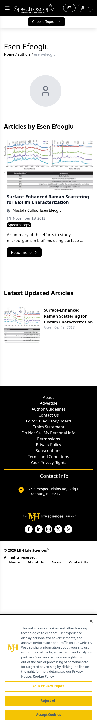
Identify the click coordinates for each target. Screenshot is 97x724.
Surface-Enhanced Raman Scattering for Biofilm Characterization (68, 316)
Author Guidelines (49, 409)
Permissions (48, 439)
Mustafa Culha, (25, 210)
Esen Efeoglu (51, 210)
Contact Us (48, 415)
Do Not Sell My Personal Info (49, 433)
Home (9, 54)
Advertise (48, 403)
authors (24, 54)
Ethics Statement (48, 427)
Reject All (48, 700)
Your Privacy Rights (49, 462)
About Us (36, 562)
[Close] (91, 621)
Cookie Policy (43, 676)
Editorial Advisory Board (48, 421)
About (48, 397)
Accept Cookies (48, 714)
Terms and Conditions (48, 456)
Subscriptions (48, 450)
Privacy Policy (48, 444)
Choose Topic (43, 21)
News (56, 562)
